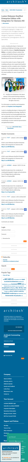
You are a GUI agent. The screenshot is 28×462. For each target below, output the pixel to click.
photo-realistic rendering (17, 291)
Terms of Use (7, 428)
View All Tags (6, 275)
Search (13, 269)
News (7, 10)
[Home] (16, 2)
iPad (12, 288)
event (21, 286)
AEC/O (10, 279)
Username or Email (5, 230)
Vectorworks (9, 295)
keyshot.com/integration (15, 106)
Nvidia (8, 291)
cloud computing (12, 286)
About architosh (8, 378)
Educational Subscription (10, 411)
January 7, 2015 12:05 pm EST (18, 196)
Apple (23, 279)
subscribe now (7, 457)
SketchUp (21, 293)
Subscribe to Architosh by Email (11, 261)
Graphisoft (5, 288)
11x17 (8, 137)
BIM (19, 284)
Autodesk (14, 284)
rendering (13, 293)
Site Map (6, 425)
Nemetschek (17, 289)
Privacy (5, 435)
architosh (9, 165)
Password (3, 234)
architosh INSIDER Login (10, 403)
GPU (23, 286)
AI (14, 279)
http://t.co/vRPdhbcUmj (7, 146)
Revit (17, 293)
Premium (5, 293)
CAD (22, 284)
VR (22, 295)
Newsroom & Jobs (8, 391)
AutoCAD (9, 284)
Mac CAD (23, 288)
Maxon (3, 289)
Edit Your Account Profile (10, 416)
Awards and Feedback (9, 386)
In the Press (7, 389)
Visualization (19, 10)
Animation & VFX (18, 279)
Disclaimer (6, 433)
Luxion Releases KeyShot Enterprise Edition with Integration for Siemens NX (13, 18)
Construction (17, 286)
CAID (11, 10)
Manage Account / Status (10, 413)
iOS (10, 288)
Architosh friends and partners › (15, 330)
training (24, 293)
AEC (6, 279)
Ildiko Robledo (6, 23)
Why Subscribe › (19, 327)
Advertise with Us (8, 381)
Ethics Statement (8, 430)
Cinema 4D (6, 286)
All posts (5, 259)
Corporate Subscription (9, 408)
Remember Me (6, 238)
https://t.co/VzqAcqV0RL (8, 192)
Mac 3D (18, 288)
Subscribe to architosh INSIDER (11, 406)
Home (2, 10)
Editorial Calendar (8, 384)
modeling (11, 289)
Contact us (6, 394)
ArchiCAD (7, 281)
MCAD (13, 10)
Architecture (14, 281)
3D (3, 279)
